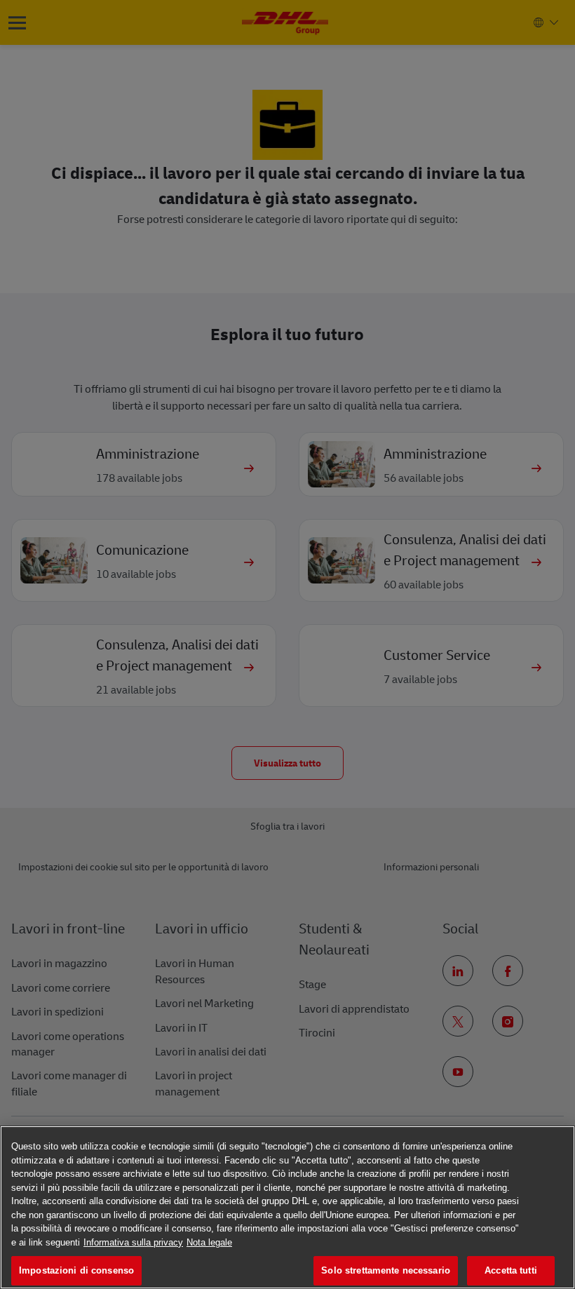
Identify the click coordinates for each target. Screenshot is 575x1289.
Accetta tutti (511, 1270)
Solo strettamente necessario (385, 1270)
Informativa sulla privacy (133, 1242)
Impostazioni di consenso (76, 1270)
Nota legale (209, 1242)
